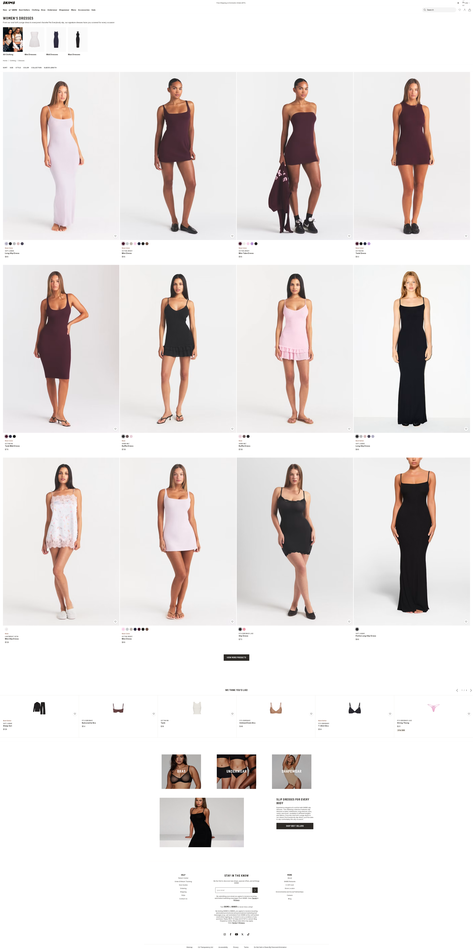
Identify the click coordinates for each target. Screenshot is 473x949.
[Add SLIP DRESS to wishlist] (349, 622)
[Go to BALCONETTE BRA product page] (118, 708)
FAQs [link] (183, 895)
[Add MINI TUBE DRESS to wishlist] (349, 236)
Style (18, 68)
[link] (181, 771)
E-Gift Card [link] (290, 885)
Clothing (13, 61)
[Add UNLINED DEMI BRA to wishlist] (311, 714)
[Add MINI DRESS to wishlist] (232, 236)
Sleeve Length (50, 68)
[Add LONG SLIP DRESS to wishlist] (115, 236)
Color (26, 68)
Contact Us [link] (183, 899)
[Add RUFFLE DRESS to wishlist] (232, 429)
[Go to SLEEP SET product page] (39, 708)
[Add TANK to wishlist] (232, 714)
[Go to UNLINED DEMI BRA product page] (276, 708)
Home (5, 61)
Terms (246, 947)
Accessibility (223, 947)
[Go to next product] (471, 690)
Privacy (235, 947)
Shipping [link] (183, 892)
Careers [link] (290, 895)
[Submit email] (255, 890)
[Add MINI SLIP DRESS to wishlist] (115, 622)
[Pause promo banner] (458, 3)
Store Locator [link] (290, 888)
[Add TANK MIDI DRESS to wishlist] (115, 429)
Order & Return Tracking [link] (183, 881)
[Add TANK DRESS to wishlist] (466, 236)
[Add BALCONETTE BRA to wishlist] (154, 714)
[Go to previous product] (457, 690)
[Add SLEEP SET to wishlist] (75, 714)
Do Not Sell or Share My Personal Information (270, 947)
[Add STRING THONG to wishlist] (469, 714)
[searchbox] (441, 9)
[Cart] (469, 9)
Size (11, 68)
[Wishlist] (459, 9)
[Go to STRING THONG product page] (433, 708)
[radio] (6, 243)
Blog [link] (289, 899)
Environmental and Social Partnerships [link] (290, 892)
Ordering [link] (183, 888)
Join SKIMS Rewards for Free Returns (231, 3)
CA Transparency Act (205, 947)
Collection (36, 68)
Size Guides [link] (183, 885)
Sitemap (189, 947)
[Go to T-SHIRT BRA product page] (355, 708)
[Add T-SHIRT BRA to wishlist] (390, 714)
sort (5, 68)
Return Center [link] (183, 878)
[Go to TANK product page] (197, 708)
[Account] (464, 9)
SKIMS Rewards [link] (290, 881)
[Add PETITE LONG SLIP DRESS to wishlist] (466, 622)
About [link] (290, 878)
